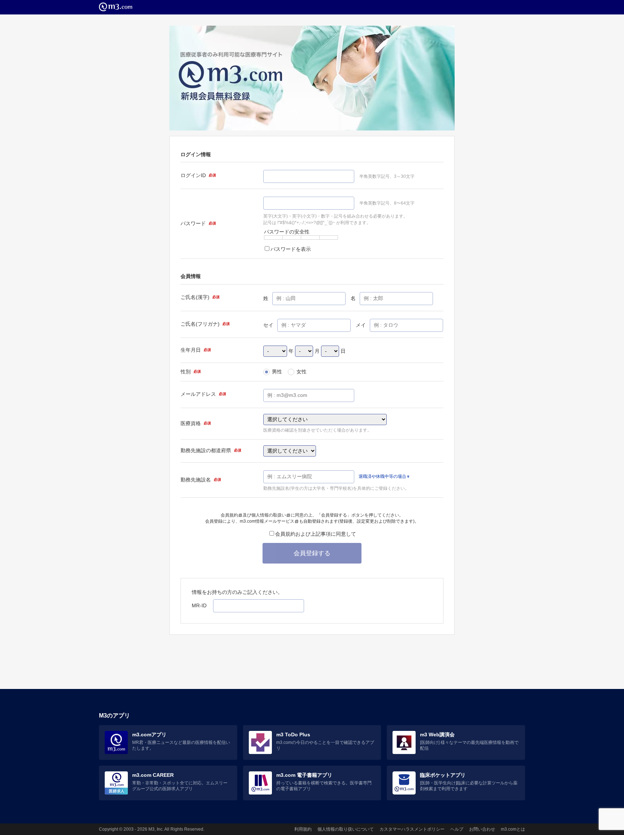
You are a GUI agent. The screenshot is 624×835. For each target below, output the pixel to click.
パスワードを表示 (290, 249)
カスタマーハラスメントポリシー (412, 829)
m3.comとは (513, 829)
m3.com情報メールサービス (267, 521)
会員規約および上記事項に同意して (315, 534)
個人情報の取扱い (268, 515)
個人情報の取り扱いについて (345, 829)
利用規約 (303, 829)
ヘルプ (456, 829)
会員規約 (229, 515)
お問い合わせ (482, 829)
